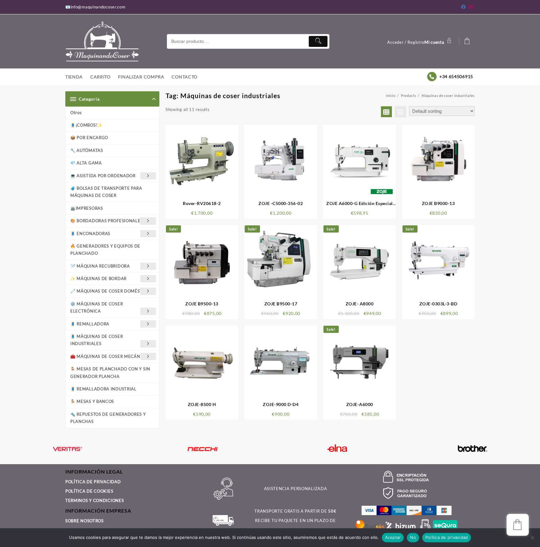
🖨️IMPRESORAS (86, 208)
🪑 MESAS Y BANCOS (92, 401)
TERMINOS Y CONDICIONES (94, 500)
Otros (76, 112)
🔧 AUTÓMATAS (86, 150)
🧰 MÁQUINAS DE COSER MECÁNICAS (110, 356)
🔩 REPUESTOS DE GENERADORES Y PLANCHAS (108, 418)
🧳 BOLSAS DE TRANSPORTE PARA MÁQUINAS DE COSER (106, 192)
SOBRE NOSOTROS (84, 520)
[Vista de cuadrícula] (386, 111)
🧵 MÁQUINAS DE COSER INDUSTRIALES (96, 340)
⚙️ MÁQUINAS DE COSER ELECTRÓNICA (96, 307)
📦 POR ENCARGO (89, 137)
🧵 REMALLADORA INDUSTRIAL (103, 388)
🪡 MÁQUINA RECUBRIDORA (100, 265)
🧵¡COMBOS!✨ (86, 125)
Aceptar (393, 537)
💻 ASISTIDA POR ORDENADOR (103, 175)
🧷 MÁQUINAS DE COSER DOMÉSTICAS (111, 291)
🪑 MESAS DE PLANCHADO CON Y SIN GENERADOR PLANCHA (110, 372)
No (413, 537)
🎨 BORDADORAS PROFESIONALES (106, 220)
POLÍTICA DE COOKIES (89, 491)
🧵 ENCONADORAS (90, 233)
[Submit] (318, 41)
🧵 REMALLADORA (89, 323)
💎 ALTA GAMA (86, 162)
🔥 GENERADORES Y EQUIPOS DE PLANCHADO (105, 249)
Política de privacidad (446, 537)
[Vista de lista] (400, 111)
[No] (532, 537)
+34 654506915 (456, 76)
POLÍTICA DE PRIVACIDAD (93, 481)
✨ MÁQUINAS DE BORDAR (98, 278)
